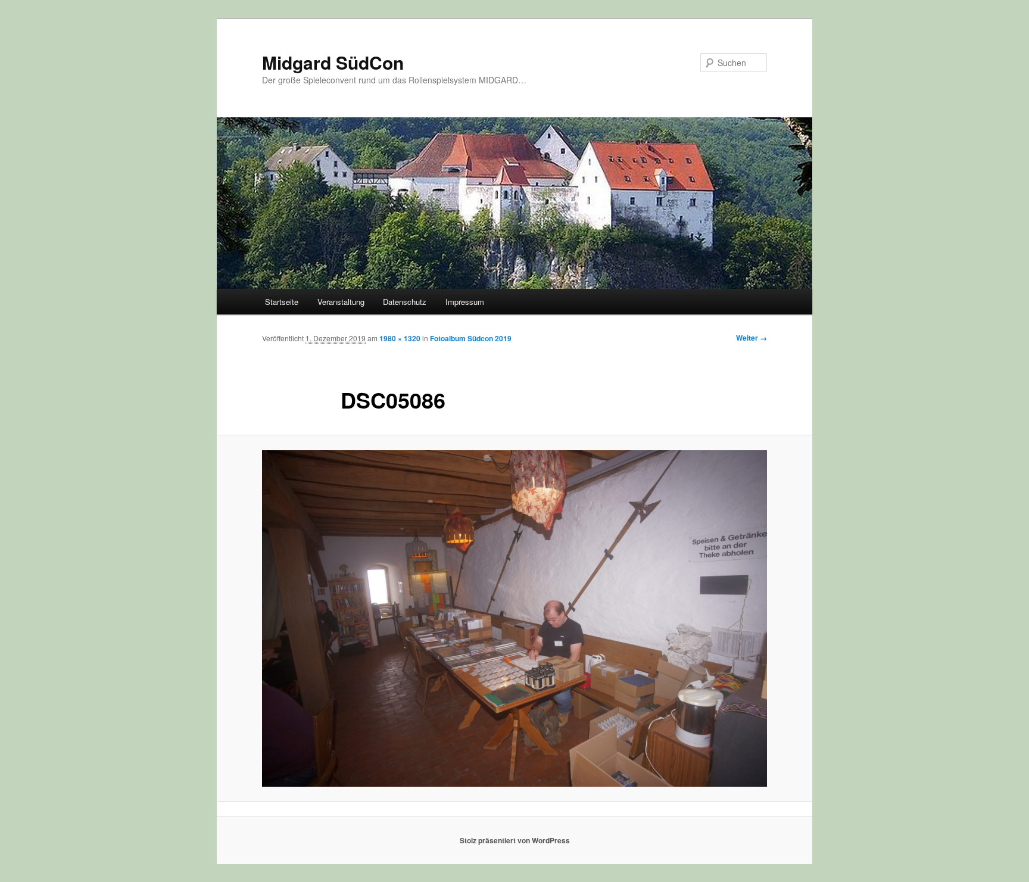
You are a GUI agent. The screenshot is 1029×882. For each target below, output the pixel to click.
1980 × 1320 (399, 338)
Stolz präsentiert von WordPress (515, 840)
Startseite (281, 301)
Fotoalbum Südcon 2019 (471, 338)
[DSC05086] (514, 618)
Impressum (464, 301)
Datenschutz (404, 301)
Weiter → (751, 337)
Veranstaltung (340, 301)
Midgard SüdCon (333, 62)
